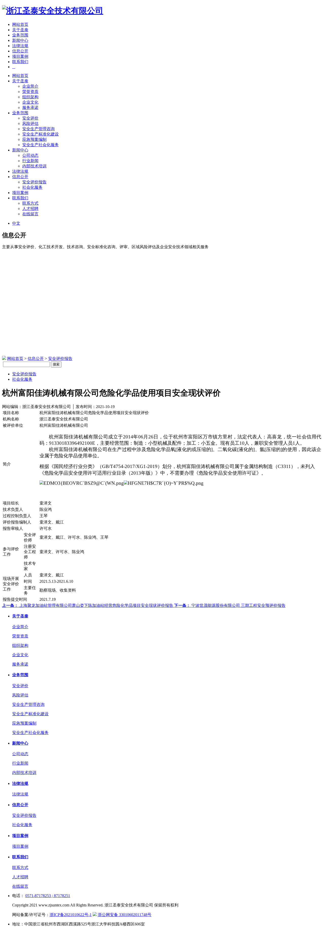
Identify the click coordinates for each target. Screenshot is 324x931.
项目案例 (20, 56)
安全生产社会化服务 (40, 145)
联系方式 (30, 203)
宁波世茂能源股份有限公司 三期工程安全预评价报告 (230, 605)
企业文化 (30, 102)
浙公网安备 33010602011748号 (124, 915)
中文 (16, 223)
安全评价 (30, 118)
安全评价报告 (34, 182)
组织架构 (30, 97)
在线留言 (30, 214)
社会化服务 (32, 187)
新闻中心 (20, 40)
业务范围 (20, 35)
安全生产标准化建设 (40, 134)
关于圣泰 (20, 30)
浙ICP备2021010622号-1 (71, 915)
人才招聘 (30, 208)
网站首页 (20, 24)
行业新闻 (30, 161)
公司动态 (30, 155)
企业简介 (30, 86)
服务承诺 (30, 107)
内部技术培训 (34, 166)
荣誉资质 (30, 91)
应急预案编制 (34, 139)
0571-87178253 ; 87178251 (47, 896)
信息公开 (20, 51)
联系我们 (20, 62)
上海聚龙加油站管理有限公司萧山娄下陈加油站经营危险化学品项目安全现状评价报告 (88, 605)
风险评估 (30, 123)
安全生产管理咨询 (38, 129)
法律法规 (20, 46)
